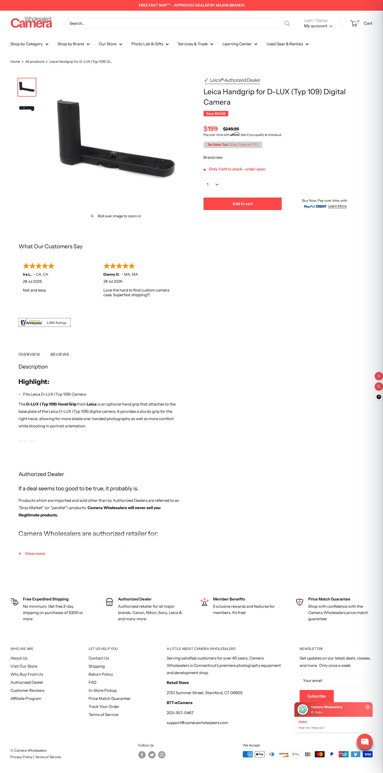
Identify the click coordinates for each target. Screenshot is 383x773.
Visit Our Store (23, 666)
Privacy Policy (21, 757)
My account (316, 25)
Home (15, 61)
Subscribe (316, 696)
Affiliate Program (25, 698)
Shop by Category (26, 43)
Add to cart (242, 203)
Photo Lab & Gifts (147, 43)
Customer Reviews (27, 690)
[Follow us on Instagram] (161, 754)
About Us (18, 658)
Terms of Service (103, 714)
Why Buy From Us (26, 674)
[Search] (287, 23)
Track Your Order (104, 706)
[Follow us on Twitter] (152, 754)
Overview (29, 354)
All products (34, 61)
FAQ (92, 682)
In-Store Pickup (103, 690)
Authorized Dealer (26, 682)
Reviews (60, 354)
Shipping (97, 666)
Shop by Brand (71, 43)
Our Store (107, 43)
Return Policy (101, 674)
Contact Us (99, 658)
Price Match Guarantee (109, 698)
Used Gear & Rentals (285, 43)
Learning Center (237, 43)
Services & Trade (193, 43)
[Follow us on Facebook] (142, 754)
